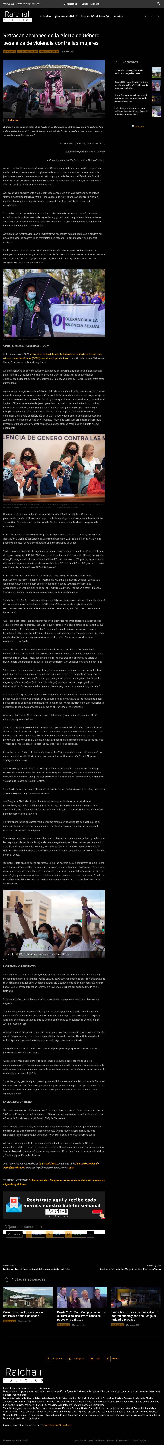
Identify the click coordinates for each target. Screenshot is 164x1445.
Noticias (44, 51)
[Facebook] (145, 16)
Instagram (79, 1358)
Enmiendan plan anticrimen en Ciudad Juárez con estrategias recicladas (36, 1269)
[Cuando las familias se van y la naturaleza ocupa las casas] (156, 72)
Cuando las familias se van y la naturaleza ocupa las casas (129, 72)
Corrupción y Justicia (27, 51)
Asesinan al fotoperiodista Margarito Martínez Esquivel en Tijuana (130, 1269)
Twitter (115, 1358)
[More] (90, 1234)
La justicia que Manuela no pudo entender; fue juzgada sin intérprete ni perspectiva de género (131, 111)
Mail (98, 1358)
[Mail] (91, 1358)
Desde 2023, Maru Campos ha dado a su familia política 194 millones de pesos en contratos (131, 84)
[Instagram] (152, 16)
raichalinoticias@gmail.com (58, 1425)
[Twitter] (158, 16)
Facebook (57, 1358)
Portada (54, 51)
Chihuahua (9, 51)
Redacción (13, 120)
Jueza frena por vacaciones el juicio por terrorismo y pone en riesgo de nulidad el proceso (131, 98)
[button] (158, 4)
